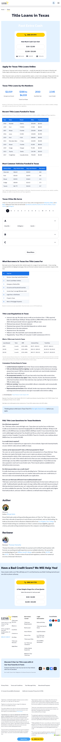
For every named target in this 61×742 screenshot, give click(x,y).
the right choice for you (39, 409)
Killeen (49, 204)
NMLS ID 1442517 (5, 637)
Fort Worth (44, 204)
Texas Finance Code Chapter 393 (20, 394)
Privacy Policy (19, 711)
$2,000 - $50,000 (30, 51)
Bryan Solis (11, 514)
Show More (30, 252)
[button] (57, 735)
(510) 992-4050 (50, 733)
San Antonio (28, 204)
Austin (39, 204)
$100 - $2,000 (30, 46)
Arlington (11, 206)
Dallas (51, 202)
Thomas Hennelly (15, 545)
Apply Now (23, 739)
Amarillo (34, 204)
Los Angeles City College (46, 521)
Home (2, 9)
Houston (46, 202)
